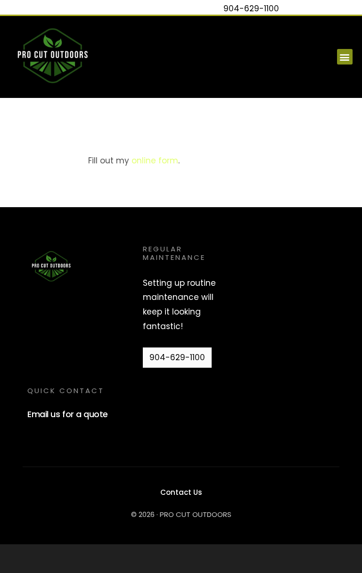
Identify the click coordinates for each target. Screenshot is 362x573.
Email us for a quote (67, 414)
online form (155, 160)
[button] (345, 57)
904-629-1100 (251, 8)
